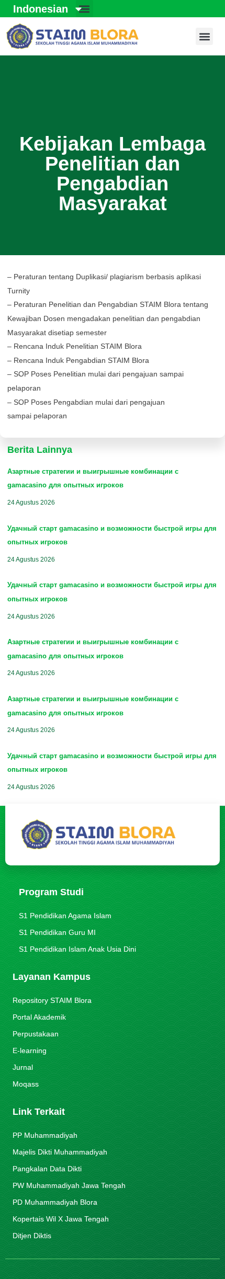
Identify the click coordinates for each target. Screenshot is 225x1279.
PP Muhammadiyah (45, 1135)
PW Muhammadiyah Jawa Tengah (69, 1185)
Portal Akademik (39, 1017)
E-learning (30, 1050)
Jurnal (23, 1067)
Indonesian (40, 9)
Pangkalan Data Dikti (47, 1168)
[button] (204, 36)
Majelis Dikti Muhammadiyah (60, 1152)
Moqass (26, 1084)
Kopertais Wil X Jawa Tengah (61, 1219)
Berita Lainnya (39, 449)
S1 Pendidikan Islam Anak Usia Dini (77, 949)
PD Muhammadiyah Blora (55, 1202)
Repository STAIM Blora (52, 1000)
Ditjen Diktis (32, 1235)
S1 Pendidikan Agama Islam (65, 915)
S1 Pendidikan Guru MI (57, 932)
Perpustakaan (36, 1034)
